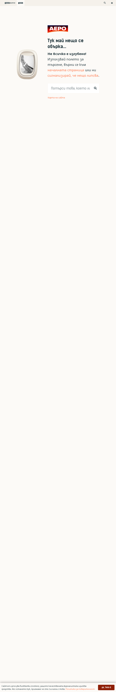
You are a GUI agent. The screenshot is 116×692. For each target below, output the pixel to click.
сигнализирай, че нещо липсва (73, 75)
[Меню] (112, 3)
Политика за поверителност (80, 689)
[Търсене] (95, 88)
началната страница (66, 70)
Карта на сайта (56, 97)
